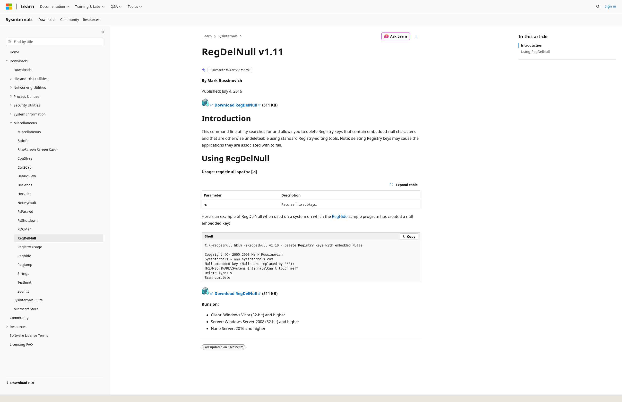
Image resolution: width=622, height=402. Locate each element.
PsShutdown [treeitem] (27, 220)
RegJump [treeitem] (24, 264)
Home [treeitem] (14, 52)
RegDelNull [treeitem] (26, 238)
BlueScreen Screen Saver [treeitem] (37, 149)
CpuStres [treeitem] (24, 158)
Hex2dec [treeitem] (24, 193)
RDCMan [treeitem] (24, 229)
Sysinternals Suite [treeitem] (28, 300)
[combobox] (54, 42)
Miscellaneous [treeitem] (29, 132)
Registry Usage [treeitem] (29, 247)
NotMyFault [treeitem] (26, 202)
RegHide (339, 216)
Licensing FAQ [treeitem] (21, 344)
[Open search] (598, 6)
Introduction (531, 45)
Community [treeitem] (19, 317)
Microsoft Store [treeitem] (26, 309)
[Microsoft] (9, 6)
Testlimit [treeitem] (24, 282)
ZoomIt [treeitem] (23, 291)
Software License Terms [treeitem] (29, 335)
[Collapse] (103, 32)
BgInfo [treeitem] (22, 140)
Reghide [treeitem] (24, 256)
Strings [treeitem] (23, 273)
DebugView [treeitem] (26, 176)
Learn (207, 36)
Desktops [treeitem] (24, 185)
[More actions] (416, 36)
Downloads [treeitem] (23, 69)
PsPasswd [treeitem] (25, 211)
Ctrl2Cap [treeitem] (24, 167)
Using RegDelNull (535, 51)
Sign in (610, 6)
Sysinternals (228, 36)
